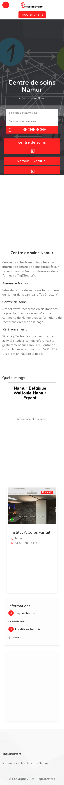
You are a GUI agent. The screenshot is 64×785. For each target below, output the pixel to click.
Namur (20, 388)
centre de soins (17, 621)
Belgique (37, 388)
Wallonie (22, 393)
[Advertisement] (32, 213)
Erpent (30, 398)
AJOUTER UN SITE (32, 14)
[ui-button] (32, 150)
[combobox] (32, 113)
